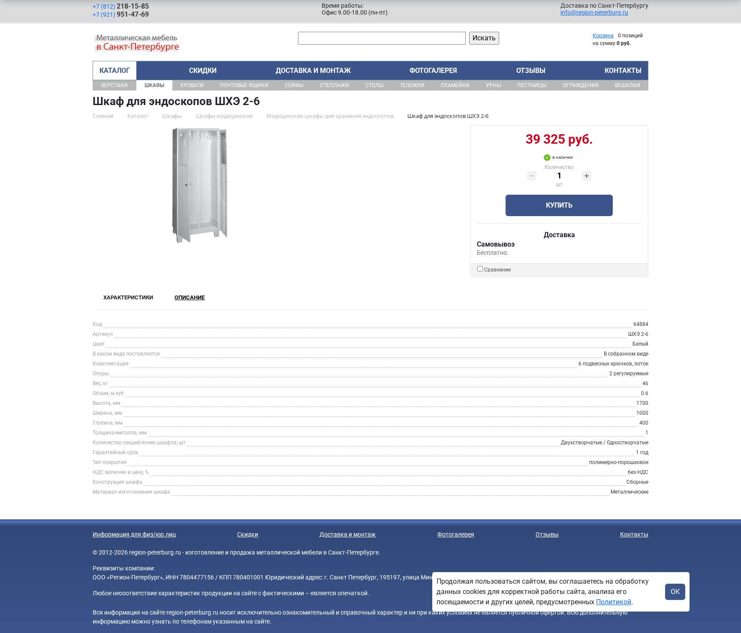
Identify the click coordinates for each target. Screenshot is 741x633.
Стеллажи (334, 85)
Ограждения (581, 85)
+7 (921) (121, 14)
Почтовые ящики (244, 85)
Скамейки (455, 85)
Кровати (192, 85)
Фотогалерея (433, 70)
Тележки (412, 85)
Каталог (114, 70)
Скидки (203, 70)
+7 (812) (121, 6)
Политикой (613, 602)
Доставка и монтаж (313, 70)
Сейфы (294, 85)
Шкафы (154, 85)
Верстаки (114, 85)
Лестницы (531, 85)
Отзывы (530, 70)
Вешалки (627, 85)
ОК (675, 592)
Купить (559, 205)
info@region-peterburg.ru (594, 12)
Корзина (603, 36)
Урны (493, 85)
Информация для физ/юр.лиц (134, 534)
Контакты (623, 70)
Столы (374, 85)
